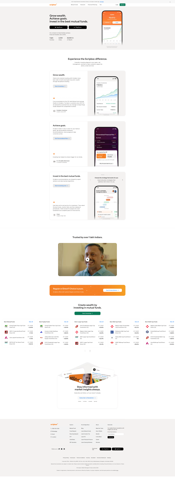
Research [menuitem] (82, 4)
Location (54, 437)
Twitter (79, 401)
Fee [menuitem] (101, 4)
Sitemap (109, 457)
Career (97, 439)
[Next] (122, 180)
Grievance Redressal (101, 457)
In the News (99, 436)
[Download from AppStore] (59, 27)
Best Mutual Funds (9, 322)
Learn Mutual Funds (86, 431)
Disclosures (72, 457)
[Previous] (90, 180)
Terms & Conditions (81, 457)
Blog (82, 428)
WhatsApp (54, 431)
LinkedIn (90, 401)
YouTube (85, 401)
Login (117, 4)
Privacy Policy (66, 457)
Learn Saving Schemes (86, 442)
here (117, 470)
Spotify (95, 401)
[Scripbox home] (53, 5)
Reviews (98, 442)
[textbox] (116, 434)
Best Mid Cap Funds (115, 322)
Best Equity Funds (44, 322)
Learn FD (83, 436)
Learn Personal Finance (87, 439)
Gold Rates (72, 439)
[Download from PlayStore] (78, 27)
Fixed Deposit (73, 431)
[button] (87, 259)
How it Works (99, 431)
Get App (102, 1)
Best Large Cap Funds (81, 322)
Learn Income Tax (85, 433)
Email (53, 434)
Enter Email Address (112, 431)
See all (31, 321)
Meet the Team (99, 428)
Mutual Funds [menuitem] (74, 4)
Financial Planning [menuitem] (92, 4)
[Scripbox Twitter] (59, 449)
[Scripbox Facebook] (61, 449)
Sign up (122, 4)
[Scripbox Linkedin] (64, 449)
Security (88, 457)
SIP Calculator (73, 442)
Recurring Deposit (74, 433)
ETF (70, 436)
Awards (97, 433)
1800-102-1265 (55, 428)
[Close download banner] (170, 2)
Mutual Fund (73, 428)
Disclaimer (93, 457)
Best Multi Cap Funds (151, 322)
